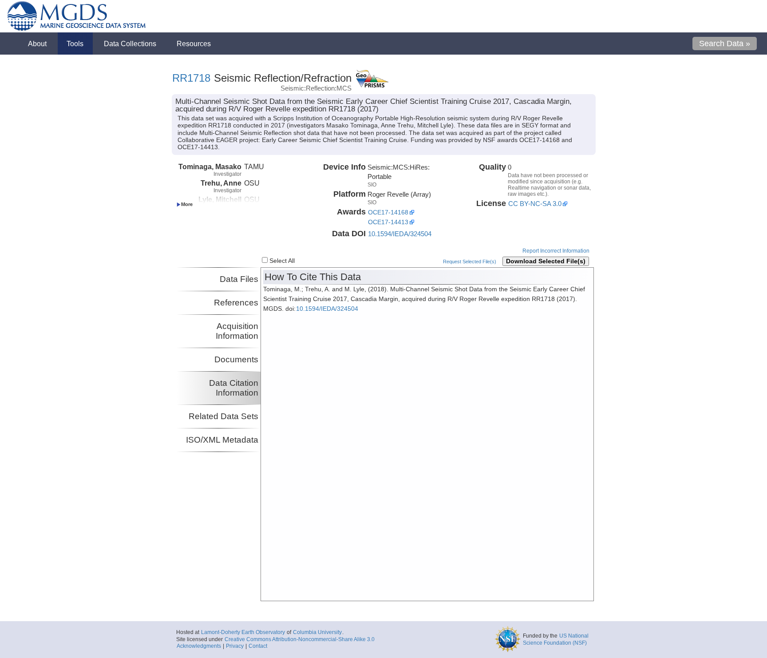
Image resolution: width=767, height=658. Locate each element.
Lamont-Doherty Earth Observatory (243, 632)
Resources (194, 44)
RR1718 (191, 78)
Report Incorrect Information (555, 251)
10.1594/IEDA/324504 (399, 234)
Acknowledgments (199, 646)
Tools (75, 44)
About (37, 44)
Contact (258, 646)
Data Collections (130, 44)
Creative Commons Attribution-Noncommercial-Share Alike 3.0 (300, 639)
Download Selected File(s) (545, 261)
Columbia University (317, 632)
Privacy (235, 646)
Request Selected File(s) (469, 261)
